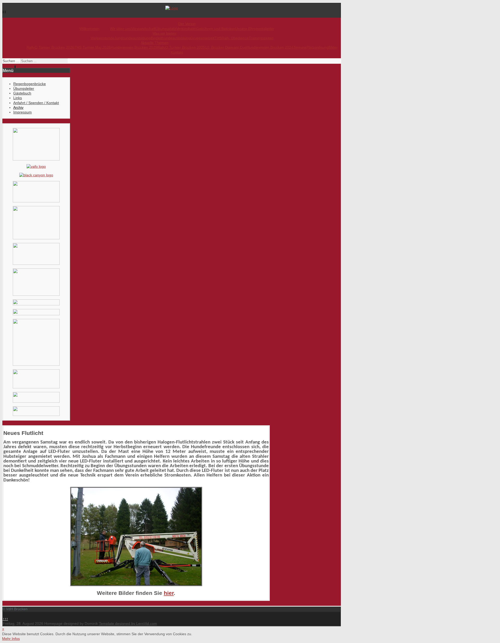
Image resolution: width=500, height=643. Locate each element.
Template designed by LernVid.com (128, 623)
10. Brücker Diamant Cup (226, 47)
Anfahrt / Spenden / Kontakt (36, 103)
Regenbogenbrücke (29, 84)
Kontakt (177, 52)
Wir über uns (120, 29)
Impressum (22, 112)
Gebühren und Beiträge (215, 29)
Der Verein (187, 24)
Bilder (333, 47)
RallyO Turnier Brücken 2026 (50, 47)
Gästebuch (22, 93)
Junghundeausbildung (132, 38)
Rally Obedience (235, 38)
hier (169, 593)
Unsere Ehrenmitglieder (254, 29)
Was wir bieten (164, 33)
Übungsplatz (165, 29)
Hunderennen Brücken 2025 (134, 47)
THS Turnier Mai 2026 (92, 47)
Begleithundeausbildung (170, 38)
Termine (300, 47)
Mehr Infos (11, 638)
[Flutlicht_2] (136, 536)
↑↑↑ (5, 619)
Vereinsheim (186, 29)
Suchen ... (11, 61)
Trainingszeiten (261, 38)
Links (17, 98)
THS (218, 38)
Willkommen (89, 29)
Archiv (18, 107)
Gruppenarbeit (202, 38)
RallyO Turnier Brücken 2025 (181, 47)
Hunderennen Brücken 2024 (270, 47)
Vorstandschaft (143, 29)
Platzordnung (317, 47)
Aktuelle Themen (154, 43)
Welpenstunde (102, 38)
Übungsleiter (23, 88)
